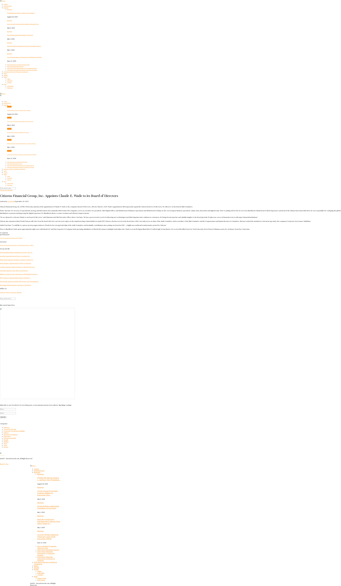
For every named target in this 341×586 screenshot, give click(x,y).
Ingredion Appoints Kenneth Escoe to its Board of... (15, 256)
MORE (5, 77)
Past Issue (10, 88)
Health (6, 440)
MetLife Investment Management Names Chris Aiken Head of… (24, 46)
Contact (9, 82)
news (5, 445)
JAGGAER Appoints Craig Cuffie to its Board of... (14, 270)
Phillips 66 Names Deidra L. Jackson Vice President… (21, 13)
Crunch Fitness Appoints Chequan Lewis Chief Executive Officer (24, 57)
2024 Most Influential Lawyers (15, 66)
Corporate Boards (6, 190)
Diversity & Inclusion (10, 434)
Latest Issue (10, 86)
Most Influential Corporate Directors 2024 (18, 64)
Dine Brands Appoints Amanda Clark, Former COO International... (19, 281)
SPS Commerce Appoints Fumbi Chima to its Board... (15, 278)
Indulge (6, 75)
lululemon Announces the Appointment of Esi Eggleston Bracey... (19, 274)
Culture (6, 4)
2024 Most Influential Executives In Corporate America (22, 68)
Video (8, 79)
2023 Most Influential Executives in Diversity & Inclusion (22, 70)
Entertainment (8, 6)
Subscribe (9, 80)
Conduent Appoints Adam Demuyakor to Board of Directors (17, 267)
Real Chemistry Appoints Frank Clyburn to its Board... (16, 263)
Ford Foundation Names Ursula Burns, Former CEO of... (16, 252)
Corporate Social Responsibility (14, 431)
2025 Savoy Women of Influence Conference (16, 72)
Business (6, 7)
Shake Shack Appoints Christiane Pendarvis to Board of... (16, 260)
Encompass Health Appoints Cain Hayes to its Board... (15, 285)
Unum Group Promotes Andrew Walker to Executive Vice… (23, 24)
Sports (5, 73)
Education (7, 436)
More (5, 443)
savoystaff (10, 201)
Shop (5, 84)
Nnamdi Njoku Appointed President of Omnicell (20, 35)
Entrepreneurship (10, 438)
